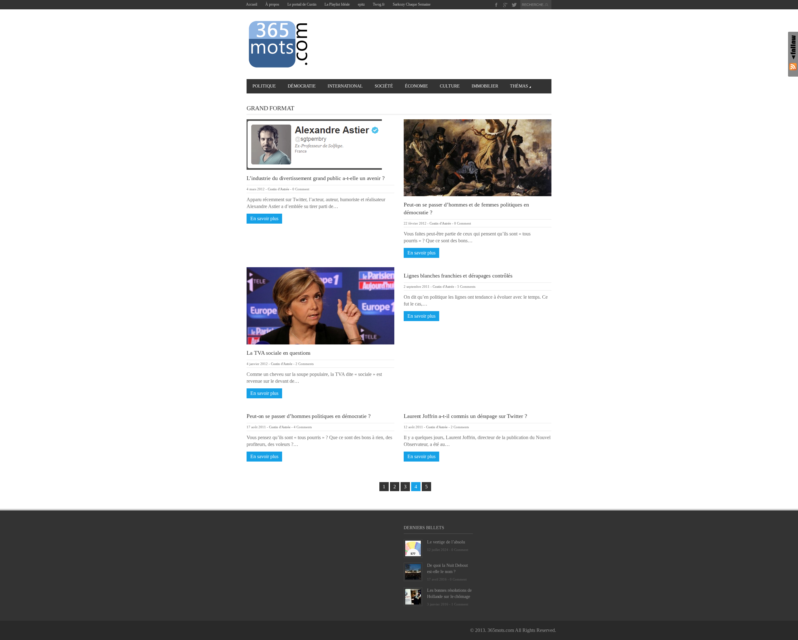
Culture (450, 86)
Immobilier (485, 86)
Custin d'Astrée (278, 189)
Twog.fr (379, 4)
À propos (272, 4)
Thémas (519, 86)
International (345, 86)
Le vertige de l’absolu (446, 542)
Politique (264, 86)
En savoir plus (264, 218)
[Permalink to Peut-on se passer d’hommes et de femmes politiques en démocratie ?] (477, 157)
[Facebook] (496, 4)
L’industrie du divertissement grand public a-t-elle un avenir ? (316, 178)
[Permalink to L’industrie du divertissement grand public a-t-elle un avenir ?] (314, 144)
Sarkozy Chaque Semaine (411, 4)
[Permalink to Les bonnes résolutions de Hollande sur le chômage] (413, 596)
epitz (361, 4)
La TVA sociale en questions (278, 353)
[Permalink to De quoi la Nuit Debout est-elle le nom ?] (413, 571)
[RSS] (793, 66)
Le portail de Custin (301, 4)
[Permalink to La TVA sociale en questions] (320, 305)
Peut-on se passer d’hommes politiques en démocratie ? (309, 416)
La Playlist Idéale (337, 4)
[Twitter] (514, 4)
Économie (416, 86)
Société (384, 86)
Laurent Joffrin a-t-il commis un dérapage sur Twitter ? (465, 416)
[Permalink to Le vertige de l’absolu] (413, 548)
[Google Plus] (505, 4)
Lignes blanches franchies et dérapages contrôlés (458, 276)
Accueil (251, 4)
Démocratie (302, 86)
